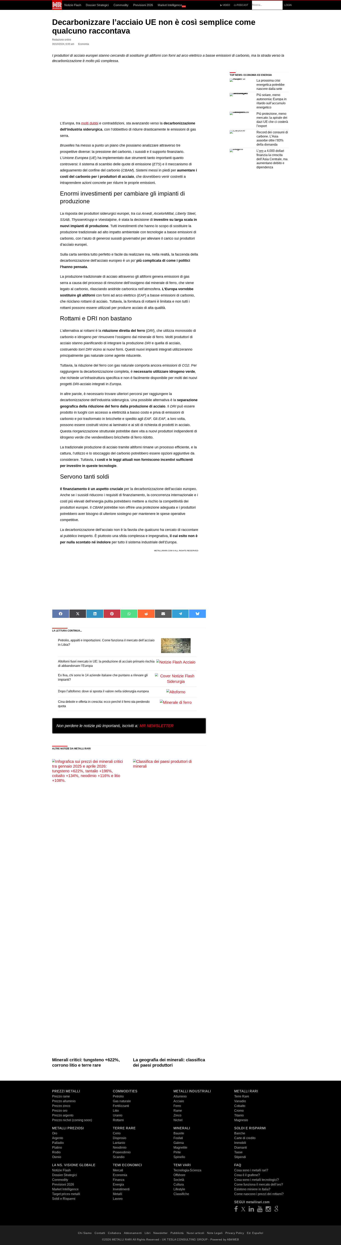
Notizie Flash (72, 5)
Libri (148, 1233)
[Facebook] (236, 1210)
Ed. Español (255, 1233)
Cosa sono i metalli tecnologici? (256, 1179)
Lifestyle (179, 1189)
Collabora (114, 1233)
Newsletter (160, 1233)
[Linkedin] (251, 1210)
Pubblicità (177, 1233)
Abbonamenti (133, 1233)
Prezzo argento (62, 1115)
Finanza (118, 1179)
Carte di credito (245, 1138)
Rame (177, 1110)
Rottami (118, 1120)
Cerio (117, 1133)
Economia (120, 1175)
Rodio (56, 1152)
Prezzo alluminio (64, 1101)
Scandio (119, 1157)
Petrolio (118, 1096)
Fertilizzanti (121, 1106)
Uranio (117, 1115)
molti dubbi (89, 123)
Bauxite (178, 1133)
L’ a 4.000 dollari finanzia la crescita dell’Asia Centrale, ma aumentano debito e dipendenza (272, 159)
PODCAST (242, 5)
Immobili (240, 1142)
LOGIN (288, 5)
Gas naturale (122, 1101)
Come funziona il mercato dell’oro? (258, 1184)
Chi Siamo (85, 1233)
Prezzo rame (61, 1096)
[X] (243, 1210)
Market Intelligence (172, 5)
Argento (57, 1138)
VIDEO (226, 5)
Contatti (100, 1233)
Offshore (179, 1175)
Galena (178, 1142)
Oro (54, 1133)
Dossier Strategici (97, 5)
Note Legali (214, 1233)
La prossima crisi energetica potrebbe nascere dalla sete (271, 84)
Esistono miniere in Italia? (252, 1189)
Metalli (117, 1194)
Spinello (179, 1157)
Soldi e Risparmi (63, 1198)
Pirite (177, 1152)
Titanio (239, 1115)
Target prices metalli (66, 1194)
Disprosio (119, 1138)
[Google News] (276, 1210)
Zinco (177, 1115)
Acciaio (178, 1101)
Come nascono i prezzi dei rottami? (259, 1194)
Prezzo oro (59, 1110)
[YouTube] (260, 1210)
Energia (118, 1184)
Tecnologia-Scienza (187, 1170)
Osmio (56, 1157)
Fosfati (178, 1138)
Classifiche (181, 1194)
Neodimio (119, 1147)
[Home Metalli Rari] (57, 9)
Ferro (177, 1106)
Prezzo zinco (61, 1106)
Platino (57, 1147)
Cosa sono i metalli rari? (251, 1170)
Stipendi (240, 1157)
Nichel (178, 1120)
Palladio (58, 1142)
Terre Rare (241, 1096)
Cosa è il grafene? (247, 1175)
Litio (116, 1110)
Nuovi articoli (195, 1233)
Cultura (178, 1184)
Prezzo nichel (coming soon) (72, 1120)
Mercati (118, 1170)
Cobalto (239, 1106)
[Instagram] (268, 1210)
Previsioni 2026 (143, 5)
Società (178, 1179)
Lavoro (118, 1198)
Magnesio (241, 1120)
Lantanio (119, 1142)
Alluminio (180, 1096)
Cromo (239, 1110)
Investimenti (121, 1189)
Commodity (120, 5)
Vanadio (240, 1101)
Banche (239, 1133)
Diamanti (240, 1147)
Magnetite (180, 1147)
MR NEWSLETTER (156, 726)
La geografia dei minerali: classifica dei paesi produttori (169, 1062)
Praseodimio (122, 1152)
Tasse (238, 1152)
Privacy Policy (234, 1233)
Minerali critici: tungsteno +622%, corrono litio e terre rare (86, 1062)
